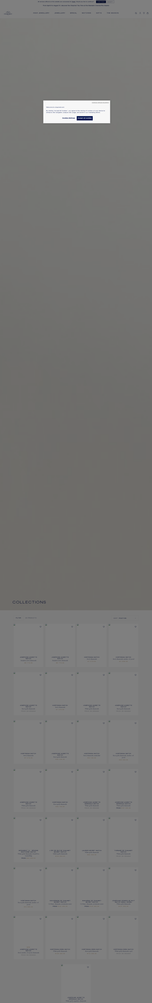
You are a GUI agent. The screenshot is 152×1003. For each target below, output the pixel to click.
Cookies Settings (68, 118)
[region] (76, 111)
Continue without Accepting (100, 102)
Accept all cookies (85, 118)
